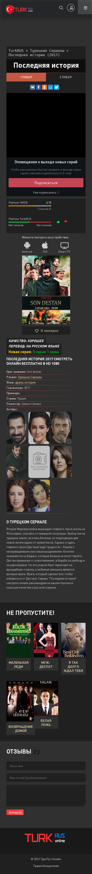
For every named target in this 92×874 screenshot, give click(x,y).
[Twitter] (56, 87)
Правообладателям (46, 866)
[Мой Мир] (50, 87)
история (30, 382)
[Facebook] (38, 87)
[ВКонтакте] (32, 87)
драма (19, 382)
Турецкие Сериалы (30, 377)
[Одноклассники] (44, 87)
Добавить (15, 812)
